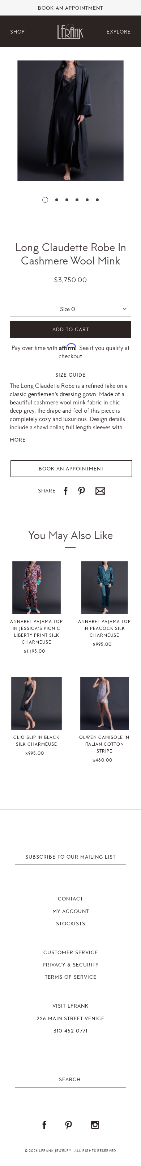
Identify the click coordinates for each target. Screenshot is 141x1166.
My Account (70, 911)
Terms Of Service (71, 977)
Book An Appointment (70, 8)
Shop (17, 32)
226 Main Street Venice (70, 1019)
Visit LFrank (70, 1006)
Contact (70, 899)
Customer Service (70, 953)
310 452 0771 (70, 1031)
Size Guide (70, 375)
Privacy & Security (71, 965)
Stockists (70, 924)
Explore (119, 32)
